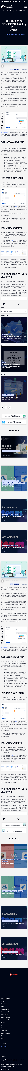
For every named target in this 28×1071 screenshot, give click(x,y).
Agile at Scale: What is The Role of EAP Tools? (12, 453)
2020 (16, 33)
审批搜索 (13, 240)
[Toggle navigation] (25, 6)
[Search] (2, 3)
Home (12, 33)
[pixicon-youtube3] (8, 1069)
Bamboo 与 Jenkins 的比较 (8, 863)
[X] (21, 2)
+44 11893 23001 (21, 10)
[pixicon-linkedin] (6, 1069)
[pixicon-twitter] (4, 1069)
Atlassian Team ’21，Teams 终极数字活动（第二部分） (13, 517)
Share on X (21, 303)
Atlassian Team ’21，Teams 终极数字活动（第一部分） (13, 548)
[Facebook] (19, 2)
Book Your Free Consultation (8, 1)
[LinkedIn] (24, 2)
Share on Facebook (9, 303)
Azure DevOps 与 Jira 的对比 (8, 486)
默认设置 (17, 206)
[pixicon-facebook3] (2, 1069)
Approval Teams (4, 132)
